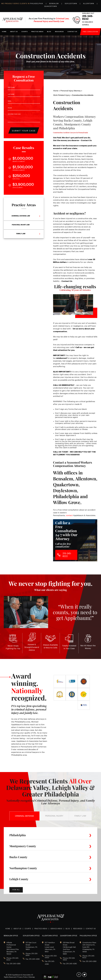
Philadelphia (17, 835)
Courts (24, 31)
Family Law (20, 233)
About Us (17, 928)
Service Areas (56, 928)
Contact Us (72, 31)
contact (69, 515)
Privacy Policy (22, 977)
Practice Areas (24, 204)
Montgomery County (22, 846)
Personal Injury (54, 816)
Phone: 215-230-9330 (32, 954)
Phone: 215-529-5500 (69, 959)
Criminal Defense (24, 816)
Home (4, 31)
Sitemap (32, 977)
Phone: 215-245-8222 (13, 959)
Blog (49, 31)
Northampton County (23, 868)
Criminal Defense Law (20, 216)
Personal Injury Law (21, 225)
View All (16, 889)
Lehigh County (18, 879)
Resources (59, 31)
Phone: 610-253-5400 (51, 956)
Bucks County (18, 857)
